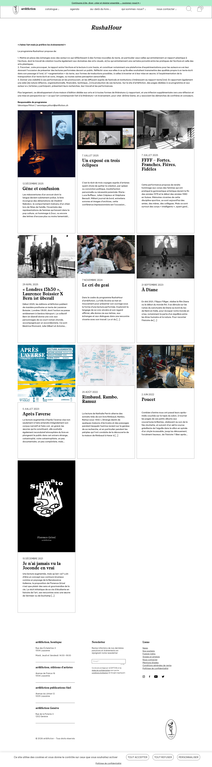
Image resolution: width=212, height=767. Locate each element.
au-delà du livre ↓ (100, 9)
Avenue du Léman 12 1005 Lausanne (45, 694)
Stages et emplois (151, 657)
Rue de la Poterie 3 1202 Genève (44, 715)
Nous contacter (150, 659)
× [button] (139, 3)
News (145, 648)
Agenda (74, 9)
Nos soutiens (149, 651)
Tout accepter (137, 757)
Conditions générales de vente (157, 665)
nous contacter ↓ (167, 9)
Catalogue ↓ (52, 9)
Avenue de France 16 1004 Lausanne (45, 674)
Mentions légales (151, 662)
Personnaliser (189, 757)
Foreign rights (149, 654)
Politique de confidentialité (155, 668)
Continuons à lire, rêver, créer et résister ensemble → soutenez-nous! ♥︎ (105, 3)
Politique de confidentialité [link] (108, 763)
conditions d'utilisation (100, 673)
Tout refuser (163, 757)
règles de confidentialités (101, 670)
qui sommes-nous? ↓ (133, 9)
